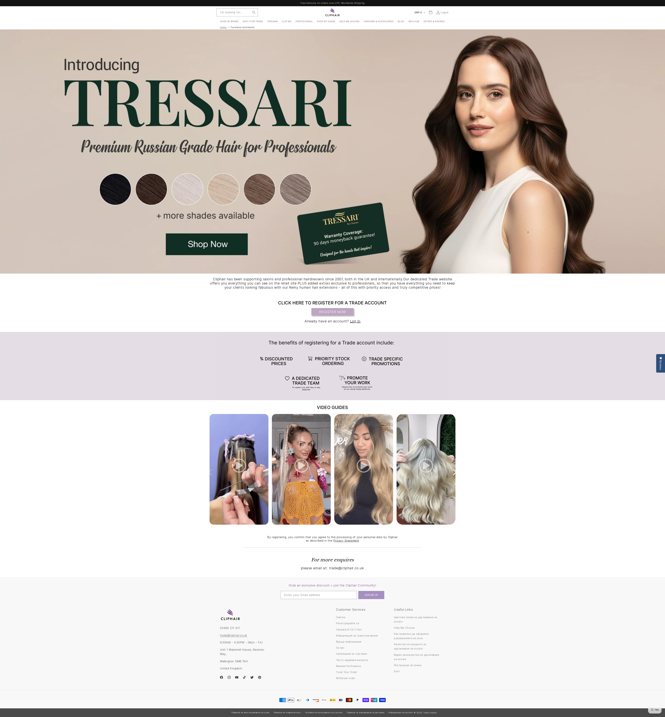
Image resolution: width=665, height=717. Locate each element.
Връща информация (348, 641)
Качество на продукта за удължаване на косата (410, 646)
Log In (355, 321)
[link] (332, 366)
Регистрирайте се (347, 623)
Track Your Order (346, 672)
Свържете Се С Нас (349, 629)
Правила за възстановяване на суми (250, 712)
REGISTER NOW (332, 312)
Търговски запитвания (242, 27)
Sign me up (371, 595)
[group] (332, 151)
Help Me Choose (404, 627)
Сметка (340, 617)
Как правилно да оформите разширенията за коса (411, 636)
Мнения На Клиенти (348, 666)
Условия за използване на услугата (324, 712)
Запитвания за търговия (351, 653)
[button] (229, 21)
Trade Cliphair (430, 712)
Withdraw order (345, 678)
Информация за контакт (400, 712)
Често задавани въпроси (352, 659)
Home (223, 27)
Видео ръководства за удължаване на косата (416, 657)
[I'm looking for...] (254, 12)
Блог (397, 671)
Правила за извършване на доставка (365, 712)
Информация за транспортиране (357, 635)
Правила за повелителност (287, 712)
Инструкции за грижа (407, 665)
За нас (340, 647)
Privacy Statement (346, 540)
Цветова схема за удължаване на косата (415, 619)
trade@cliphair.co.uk (233, 635)
